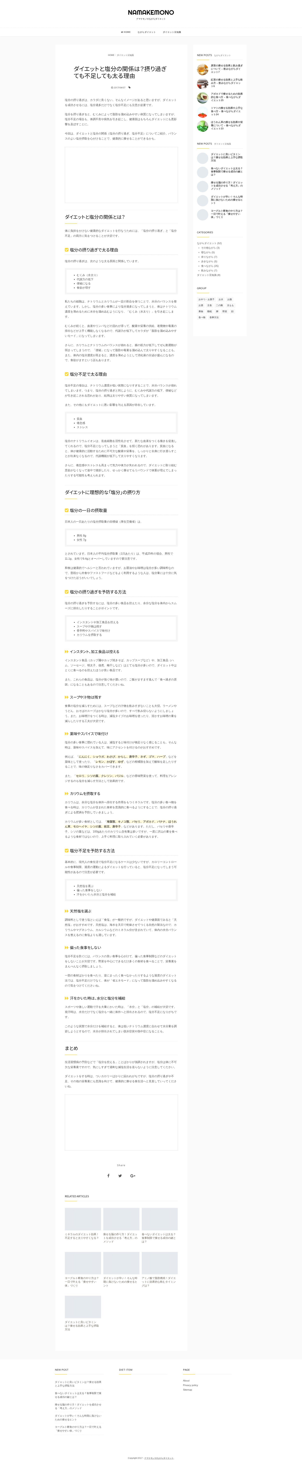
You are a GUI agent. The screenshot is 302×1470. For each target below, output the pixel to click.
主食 (209, 305)
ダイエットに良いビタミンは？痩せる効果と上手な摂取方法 (227, 157)
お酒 (201, 305)
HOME (127, 32)
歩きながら (207, 261)
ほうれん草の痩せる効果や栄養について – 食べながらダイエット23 (227, 125)
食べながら (207, 266)
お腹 (229, 299)
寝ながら (206, 252)
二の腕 (219, 305)
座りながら (207, 256)
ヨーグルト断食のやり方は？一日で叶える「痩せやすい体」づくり (227, 213)
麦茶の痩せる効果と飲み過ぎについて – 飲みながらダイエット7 (227, 68)
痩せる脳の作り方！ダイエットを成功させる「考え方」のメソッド (227, 185)
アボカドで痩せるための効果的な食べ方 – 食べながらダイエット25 (227, 96)
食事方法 (214, 317)
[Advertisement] (121, 174)
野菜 (224, 311)
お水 (221, 299)
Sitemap (187, 1389)
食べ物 (202, 317)
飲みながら (207, 270)
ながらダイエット (147, 32)
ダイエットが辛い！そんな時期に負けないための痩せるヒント (227, 199)
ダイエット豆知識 (172, 32)
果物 (201, 311)
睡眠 (209, 311)
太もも (230, 305)
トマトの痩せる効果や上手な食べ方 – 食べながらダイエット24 (227, 111)
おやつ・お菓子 (206, 299)
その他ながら (208, 247)
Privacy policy (190, 1385)
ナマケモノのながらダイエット (159, 1458)
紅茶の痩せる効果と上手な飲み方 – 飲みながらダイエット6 (227, 82)
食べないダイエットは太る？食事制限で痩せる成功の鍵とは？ (227, 171)
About (186, 1380)
